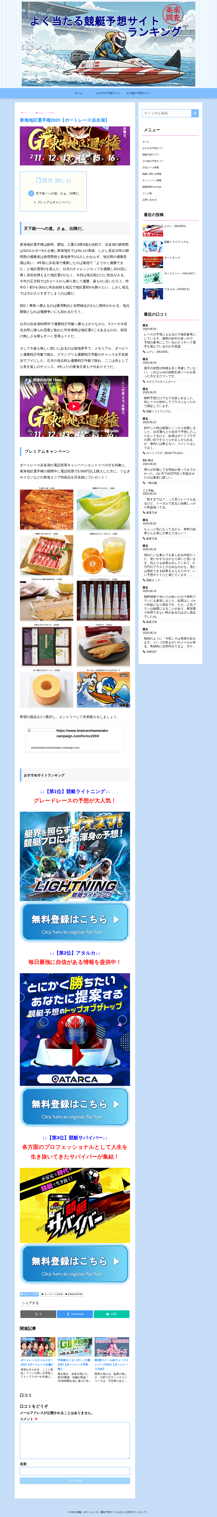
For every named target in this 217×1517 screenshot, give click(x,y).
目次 (47, 180)
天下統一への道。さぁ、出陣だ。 (59, 193)
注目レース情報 (31, 1294)
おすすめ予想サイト (153, 148)
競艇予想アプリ (150, 154)
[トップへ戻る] (212, 1512)
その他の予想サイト (153, 161)
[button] (195, 113)
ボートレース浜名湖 (53, 1294)
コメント (29, 1419)
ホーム (146, 141)
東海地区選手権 (75, 1294)
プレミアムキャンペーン (54, 202)
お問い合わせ (149, 199)
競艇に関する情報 (151, 174)
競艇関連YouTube (151, 186)
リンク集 (147, 193)
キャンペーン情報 (151, 180)
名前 (23, 1464)
